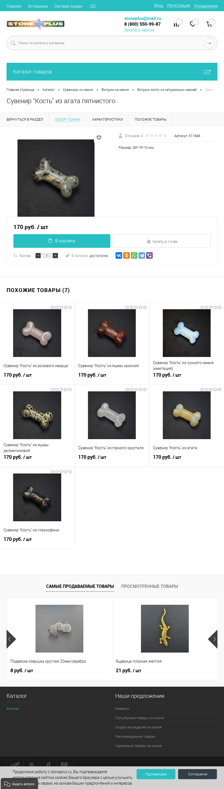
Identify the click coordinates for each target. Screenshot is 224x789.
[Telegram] (141, 255)
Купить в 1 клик (165, 241)
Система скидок (68, 6)
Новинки (122, 709)
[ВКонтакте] (119, 255)
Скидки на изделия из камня (138, 727)
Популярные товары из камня (139, 718)
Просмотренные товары (149, 586)
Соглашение (197, 774)
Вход (158, 5)
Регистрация (178, 5)
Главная (14, 6)
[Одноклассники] (126, 255)
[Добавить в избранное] (99, 138)
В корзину (65, 240)
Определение (205, 6)
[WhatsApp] (134, 255)
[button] (19, 783)
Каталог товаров (32, 72)
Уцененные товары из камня (138, 746)
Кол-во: (25, 255)
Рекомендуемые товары (135, 736)
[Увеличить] (56, 178)
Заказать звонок (139, 30)
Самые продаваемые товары (80, 586)
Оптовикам (38, 6)
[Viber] (149, 255)
